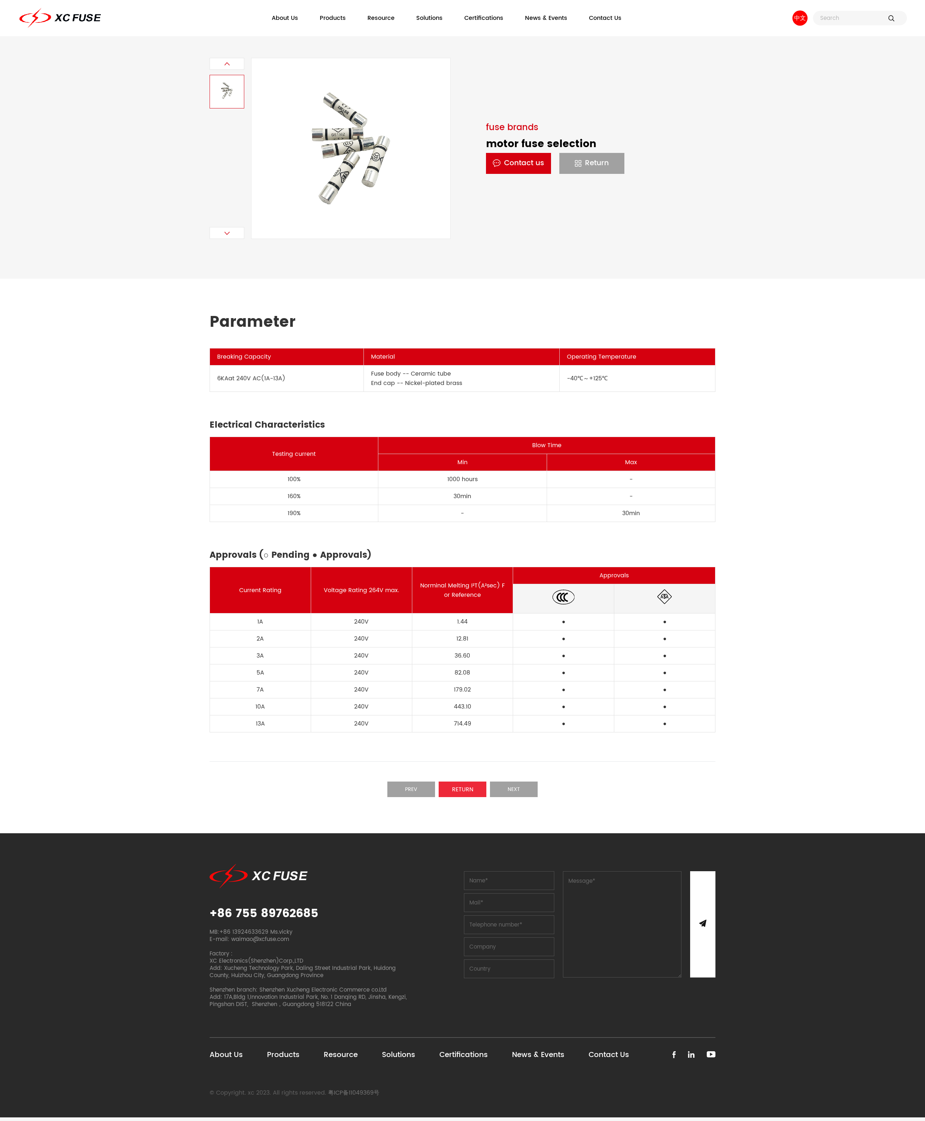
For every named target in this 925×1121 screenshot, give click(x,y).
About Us (285, 18)
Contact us (524, 163)
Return (597, 163)
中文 (800, 18)
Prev (411, 789)
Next (514, 789)
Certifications (483, 18)
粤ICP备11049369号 (353, 1093)
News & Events (546, 18)
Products (333, 18)
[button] (227, 64)
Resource (381, 18)
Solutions (429, 18)
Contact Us (605, 18)
